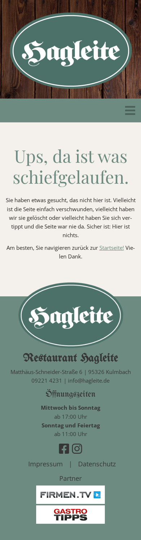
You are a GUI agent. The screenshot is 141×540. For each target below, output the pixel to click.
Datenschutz (97, 464)
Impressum (45, 464)
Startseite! (111, 247)
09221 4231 (46, 380)
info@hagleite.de (89, 380)
